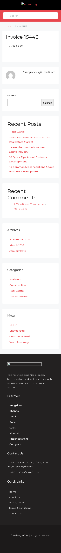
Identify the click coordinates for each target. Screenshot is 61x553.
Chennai (14, 411)
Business (15, 279)
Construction (17, 285)
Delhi (12, 416)
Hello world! (17, 131)
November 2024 (19, 239)
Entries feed (17, 330)
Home (8, 26)
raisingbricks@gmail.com (24, 472)
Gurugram (15, 444)
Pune (12, 422)
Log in (13, 325)
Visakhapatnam (18, 438)
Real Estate (16, 290)
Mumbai (14, 433)
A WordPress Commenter (29, 204)
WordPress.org (19, 342)
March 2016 (16, 245)
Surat (12, 427)
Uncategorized (18, 296)
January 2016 (17, 250)
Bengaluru (15, 405)
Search (11, 95)
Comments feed (19, 336)
